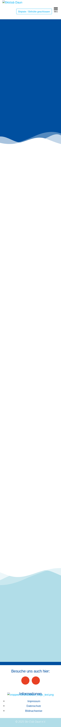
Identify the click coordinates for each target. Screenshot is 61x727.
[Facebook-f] (25, 680)
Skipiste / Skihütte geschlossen (34, 11)
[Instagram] (36, 680)
